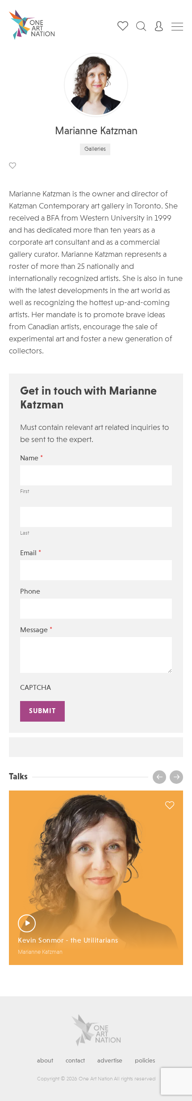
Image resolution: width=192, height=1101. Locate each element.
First (24, 491)
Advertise (109, 1061)
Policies (145, 1061)
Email (30, 553)
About (45, 1061)
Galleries (95, 149)
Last (24, 533)
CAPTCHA (35, 688)
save (12, 165)
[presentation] (159, 777)
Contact (75, 1061)
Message (36, 630)
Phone (30, 591)
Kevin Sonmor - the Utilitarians (68, 940)
